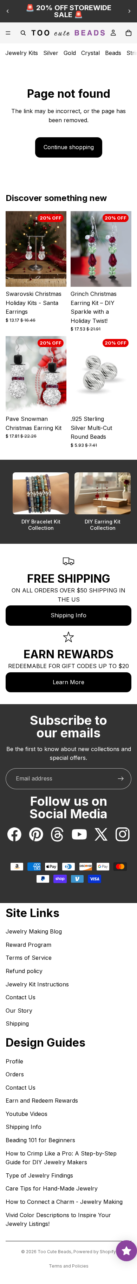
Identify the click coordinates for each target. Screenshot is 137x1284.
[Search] (23, 33)
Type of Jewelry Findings (39, 1175)
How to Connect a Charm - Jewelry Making (64, 1201)
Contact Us (20, 997)
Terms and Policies (69, 1266)
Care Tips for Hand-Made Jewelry (52, 1188)
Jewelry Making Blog (34, 931)
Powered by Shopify (94, 1251)
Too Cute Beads (54, 1251)
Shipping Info (68, 615)
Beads (113, 52)
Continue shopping (69, 147)
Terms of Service (29, 957)
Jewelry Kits (21, 52)
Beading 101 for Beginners (40, 1140)
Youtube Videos (26, 1113)
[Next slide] (129, 11)
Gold (70, 52)
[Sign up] (120, 778)
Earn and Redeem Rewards (42, 1100)
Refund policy (24, 970)
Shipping (17, 1023)
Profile (14, 1061)
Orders (15, 1074)
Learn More (68, 682)
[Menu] (8, 33)
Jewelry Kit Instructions (37, 984)
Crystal (90, 52)
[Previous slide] (7, 11)
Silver (50, 52)
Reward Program (28, 944)
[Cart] (128, 33)
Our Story (19, 1010)
